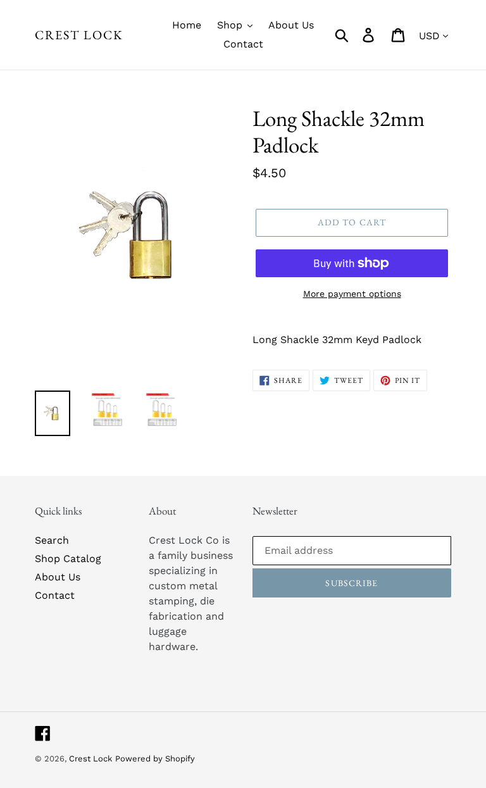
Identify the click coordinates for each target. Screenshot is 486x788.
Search (52, 540)
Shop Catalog (68, 559)
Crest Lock (79, 34)
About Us (57, 577)
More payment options (352, 294)
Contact (55, 595)
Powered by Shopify (155, 758)
